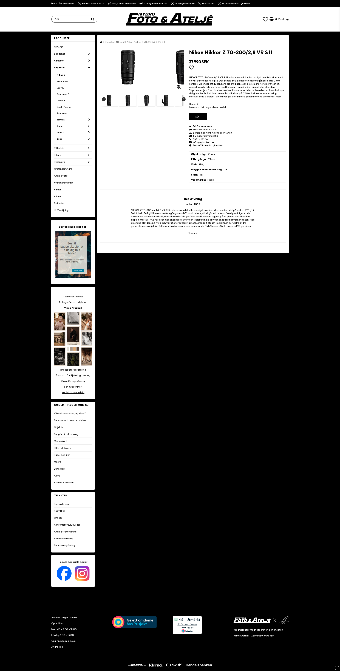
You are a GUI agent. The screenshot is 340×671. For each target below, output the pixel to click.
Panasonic (62, 113)
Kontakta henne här (262, 635)
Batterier (59, 203)
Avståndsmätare (63, 168)
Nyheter (58, 46)
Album (57, 196)
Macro (57, 461)
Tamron (61, 119)
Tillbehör (59, 148)
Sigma (60, 126)
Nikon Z (61, 75)
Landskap (59, 468)
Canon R (61, 100)
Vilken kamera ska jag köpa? (70, 413)
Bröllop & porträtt (64, 482)
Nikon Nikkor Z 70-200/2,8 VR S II (146, 42)
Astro (57, 475)
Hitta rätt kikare (62, 448)
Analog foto (61, 175)
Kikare (57, 155)
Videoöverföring (63, 538)
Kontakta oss (61, 504)
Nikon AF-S (62, 81)
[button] (265, 19)
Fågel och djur (62, 454)
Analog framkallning (65, 531)
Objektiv (59, 67)
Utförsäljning (61, 210)
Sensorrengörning (64, 545)
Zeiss (59, 138)
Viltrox (60, 132)
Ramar (57, 189)
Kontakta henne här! (73, 392)
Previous (104, 99)
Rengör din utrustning (66, 434)
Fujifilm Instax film (63, 182)
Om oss (58, 517)
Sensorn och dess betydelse (70, 420)
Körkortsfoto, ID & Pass (67, 524)
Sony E (60, 87)
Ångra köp (57, 646)
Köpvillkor (59, 510)
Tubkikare (59, 161)
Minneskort (60, 441)
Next (184, 99)
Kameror (59, 60)
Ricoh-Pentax (64, 106)
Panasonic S (63, 94)
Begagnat (59, 53)
